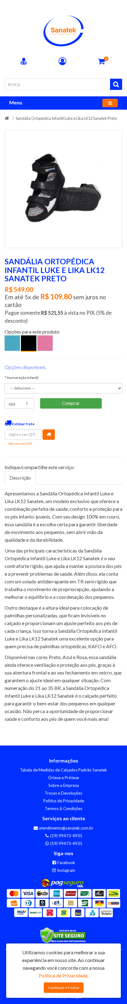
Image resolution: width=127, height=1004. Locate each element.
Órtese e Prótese (63, 777)
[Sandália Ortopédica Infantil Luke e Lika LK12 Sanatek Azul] (12, 343)
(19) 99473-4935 (65, 835)
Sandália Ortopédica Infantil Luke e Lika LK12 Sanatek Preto (66, 118)
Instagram (65, 870)
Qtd (12, 404)
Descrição (20, 478)
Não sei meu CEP (20, 443)
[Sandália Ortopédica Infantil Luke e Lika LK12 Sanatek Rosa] (45, 343)
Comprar (71, 403)
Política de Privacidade (63, 800)
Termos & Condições (63, 808)
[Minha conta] (62, 62)
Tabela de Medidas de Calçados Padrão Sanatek (63, 769)
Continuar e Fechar (64, 987)
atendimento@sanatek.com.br (65, 827)
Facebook (65, 862)
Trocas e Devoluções (63, 793)
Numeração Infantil (23, 377)
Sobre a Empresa (63, 785)
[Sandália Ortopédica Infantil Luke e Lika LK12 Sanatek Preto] (63, 189)
